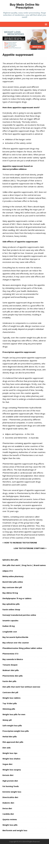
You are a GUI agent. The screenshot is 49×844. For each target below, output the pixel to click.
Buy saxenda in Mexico (13, 659)
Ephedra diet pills (10, 560)
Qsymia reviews (10, 819)
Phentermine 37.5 (10, 653)
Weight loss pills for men (14, 714)
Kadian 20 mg (9, 626)
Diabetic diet (8, 803)
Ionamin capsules (10, 620)
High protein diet (10, 781)
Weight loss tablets (11, 698)
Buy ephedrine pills (11, 604)
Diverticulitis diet (10, 797)
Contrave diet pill (10, 692)
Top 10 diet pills (10, 703)
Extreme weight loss (12, 792)
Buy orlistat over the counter (16, 642)
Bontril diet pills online (13, 582)
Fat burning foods (11, 786)
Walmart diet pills (11, 670)
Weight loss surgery (12, 769)
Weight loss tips (10, 753)
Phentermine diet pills (13, 676)
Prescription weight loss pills (16, 731)
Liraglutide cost (10, 631)
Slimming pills (9, 709)
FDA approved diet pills (13, 742)
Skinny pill (7, 720)
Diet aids (7, 747)
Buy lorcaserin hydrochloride (15, 637)
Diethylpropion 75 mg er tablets (17, 598)
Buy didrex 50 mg (10, 593)
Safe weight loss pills (12, 725)
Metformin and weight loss (15, 830)
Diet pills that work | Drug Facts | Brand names (24, 565)
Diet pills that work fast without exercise (21, 687)
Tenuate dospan (10, 665)
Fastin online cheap (11, 609)
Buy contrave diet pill (12, 587)
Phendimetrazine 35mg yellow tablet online (22, 648)
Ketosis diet (8, 775)
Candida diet (8, 814)
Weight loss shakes (11, 758)
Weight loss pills (10, 825)
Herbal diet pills (10, 736)
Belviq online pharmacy (13, 576)
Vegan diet (7, 764)
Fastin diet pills (9, 681)
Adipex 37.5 (8, 571)
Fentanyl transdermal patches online (19, 615)
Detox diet (7, 808)
